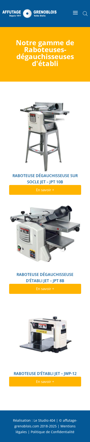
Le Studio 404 (44, 420)
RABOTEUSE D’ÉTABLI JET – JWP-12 (45, 373)
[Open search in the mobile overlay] (85, 13)
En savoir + (45, 189)
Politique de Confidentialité (52, 432)
